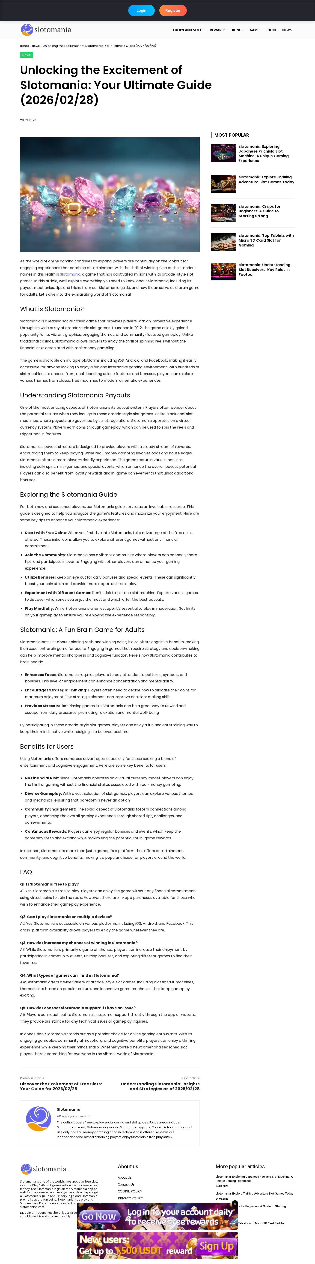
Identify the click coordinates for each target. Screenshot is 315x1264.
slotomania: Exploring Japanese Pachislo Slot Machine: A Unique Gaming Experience (264, 153)
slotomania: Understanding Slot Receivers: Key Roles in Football (264, 269)
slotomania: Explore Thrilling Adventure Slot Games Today (266, 179)
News (36, 46)
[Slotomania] (38, 1122)
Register (173, 9)
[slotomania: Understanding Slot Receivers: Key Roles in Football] (223, 271)
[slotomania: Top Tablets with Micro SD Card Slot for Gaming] (223, 242)
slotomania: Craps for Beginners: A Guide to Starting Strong (260, 211)
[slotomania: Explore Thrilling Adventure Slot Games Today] (223, 184)
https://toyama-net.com (74, 1116)
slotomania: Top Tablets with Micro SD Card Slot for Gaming (266, 240)
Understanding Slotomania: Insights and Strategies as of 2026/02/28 (160, 1086)
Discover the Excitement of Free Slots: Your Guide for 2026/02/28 (61, 1086)
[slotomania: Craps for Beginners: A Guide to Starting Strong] (223, 213)
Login (141, 9)
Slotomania (70, 274)
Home (24, 46)
